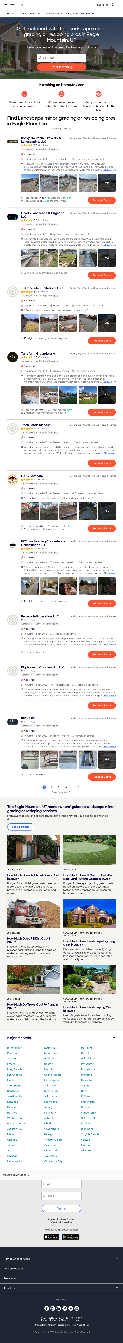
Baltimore (50, 1058)
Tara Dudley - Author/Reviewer (81, 933)
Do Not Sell (64, 1319)
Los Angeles (14, 1074)
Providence (88, 1069)
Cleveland (50, 1150)
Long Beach (14, 1069)
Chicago (12, 1156)
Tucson (11, 1058)
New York (50, 1112)
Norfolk (85, 1123)
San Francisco (15, 1096)
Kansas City (51, 1091)
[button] (30, 183)
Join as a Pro (102, 4)
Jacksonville (14, 1129)
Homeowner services (17, 1258)
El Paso (85, 1096)
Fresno (11, 1064)
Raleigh (48, 1134)
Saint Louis (50, 1096)
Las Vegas (50, 1101)
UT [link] (18, 13)
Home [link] (10, 13)
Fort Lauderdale (17, 1123)
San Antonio (88, 1112)
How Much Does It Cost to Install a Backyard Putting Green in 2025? (87, 877)
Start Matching (62, 67)
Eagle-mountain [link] (31, 13)
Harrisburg (87, 1053)
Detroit (48, 1069)
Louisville (49, 1047)
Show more (110, 170)
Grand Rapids (52, 1074)
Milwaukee (87, 1150)
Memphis (86, 1074)
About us (9, 1288)
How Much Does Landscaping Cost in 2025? (88, 1009)
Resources (10, 1278)
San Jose (12, 1101)
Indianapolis (14, 1161)
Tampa (11, 1145)
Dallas (84, 1091)
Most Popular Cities (14, 1175)
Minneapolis (51, 1080)
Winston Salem (53, 1139)
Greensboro (51, 1129)
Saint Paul (50, 1085)
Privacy (44, 1319)
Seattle (85, 1139)
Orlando (12, 1139)
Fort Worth (88, 1101)
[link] (61, 143)
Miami (10, 1134)
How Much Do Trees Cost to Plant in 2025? (32, 1006)
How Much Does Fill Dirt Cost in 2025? (29, 940)
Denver (11, 1107)
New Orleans (52, 1053)
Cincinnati (50, 1145)
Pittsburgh (87, 1064)
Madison (86, 1145)
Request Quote (102, 200)
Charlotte (50, 1123)
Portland (86, 1047)
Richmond (87, 1129)
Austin (85, 1085)
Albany (48, 1107)
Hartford (12, 1112)
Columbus (50, 1156)
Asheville (49, 1118)
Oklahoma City (53, 1161)
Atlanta (11, 1150)
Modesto (12, 1080)
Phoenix (12, 1053)
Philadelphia (88, 1058)
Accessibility (76, 1319)
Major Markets (19, 1037)
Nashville (86, 1080)
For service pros (13, 1268)
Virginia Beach (90, 1134)
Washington (14, 1118)
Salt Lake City (89, 1118)
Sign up (61, 1208)
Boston (48, 1064)
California (53, 1319)
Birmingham (14, 1047)
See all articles (21, 826)
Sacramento (14, 1085)
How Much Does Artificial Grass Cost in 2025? (33, 877)
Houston (86, 1107)
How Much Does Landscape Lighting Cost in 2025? (89, 943)
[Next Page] (86, 787)
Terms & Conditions (80, 1325)
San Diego (13, 1091)
